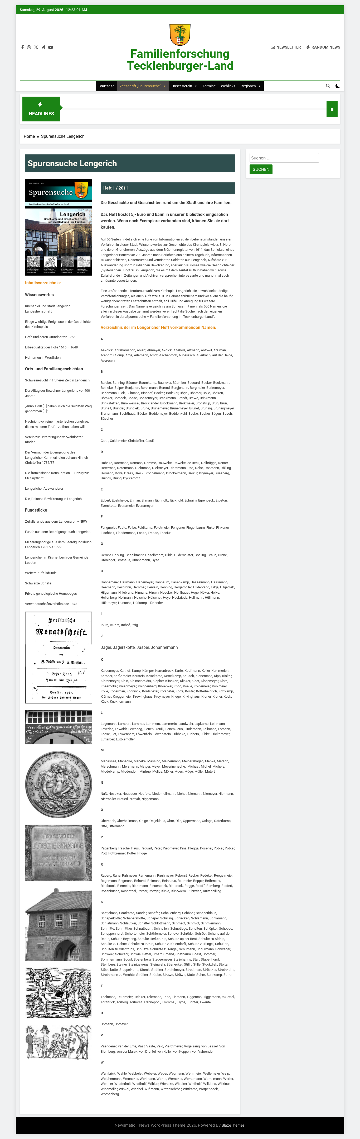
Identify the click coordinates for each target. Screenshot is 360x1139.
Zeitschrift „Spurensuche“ (140, 86)
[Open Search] (328, 86)
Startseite (106, 86)
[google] (43, 47)
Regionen (248, 86)
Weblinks (228, 86)
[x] (36, 47)
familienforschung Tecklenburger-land (180, 60)
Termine (209, 86)
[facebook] (23, 47)
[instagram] (29, 47)
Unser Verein (182, 86)
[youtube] (51, 47)
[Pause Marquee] (332, 109)
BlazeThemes (233, 1125)
